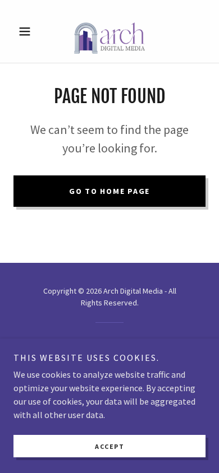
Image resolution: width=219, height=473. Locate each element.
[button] (27, 31)
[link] (109, 31)
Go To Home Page (109, 191)
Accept (109, 446)
